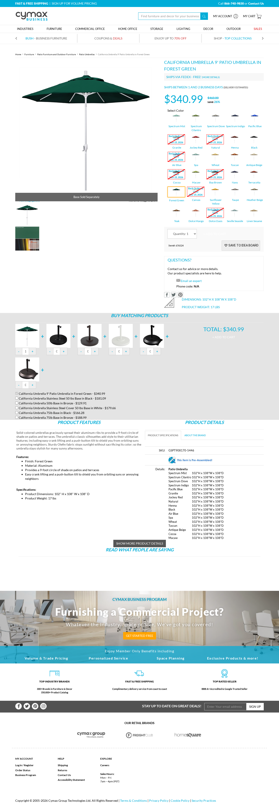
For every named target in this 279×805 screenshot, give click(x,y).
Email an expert (191, 281)
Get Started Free (139, 636)
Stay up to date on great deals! (171, 706)
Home (18, 54)
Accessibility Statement (71, 779)
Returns (62, 770)
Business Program (25, 775)
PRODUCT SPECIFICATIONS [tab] (163, 435)
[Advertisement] (139, 569)
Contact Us (64, 775)
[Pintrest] (35, 706)
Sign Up (255, 706)
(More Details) (211, 77)
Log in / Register (24, 765)
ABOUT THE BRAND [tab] (195, 435)
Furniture (29, 54)
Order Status (22, 770)
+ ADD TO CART (214, 234)
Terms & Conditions (133, 800)
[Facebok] (18, 706)
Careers (104, 765)
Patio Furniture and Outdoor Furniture (56, 54)
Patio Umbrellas (87, 54)
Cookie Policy (180, 800)
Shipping (63, 765)
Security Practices (204, 800)
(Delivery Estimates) (235, 87)
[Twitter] (27, 706)
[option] (86, 130)
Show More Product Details (139, 543)
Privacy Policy (158, 800)
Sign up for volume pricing (74, 3)
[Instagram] (43, 706)
